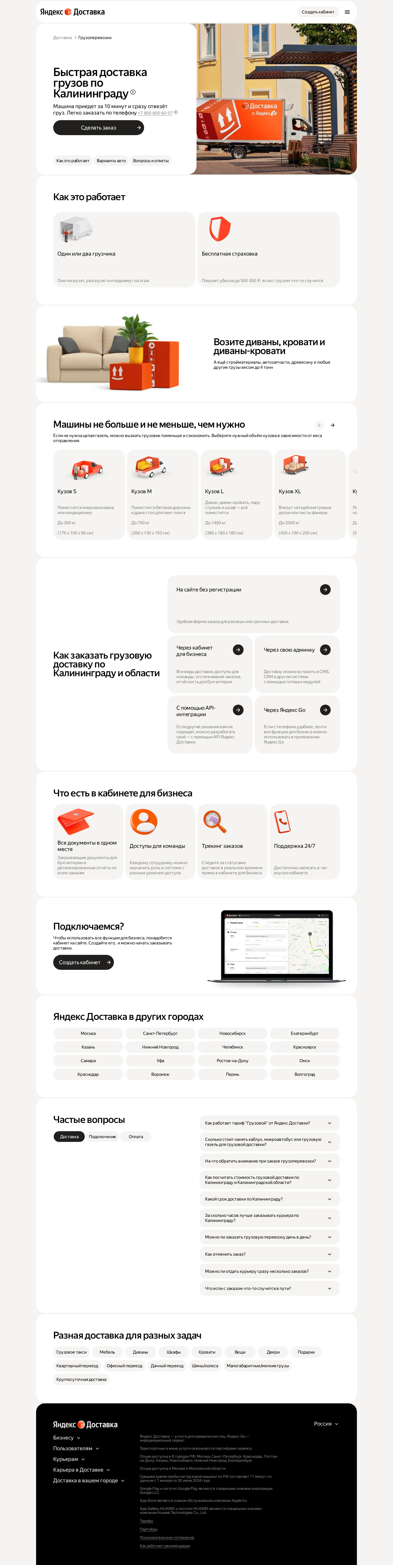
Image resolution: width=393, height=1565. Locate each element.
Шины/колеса (205, 1365)
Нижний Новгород (160, 1047)
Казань (88, 1047)
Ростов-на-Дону (233, 1060)
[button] (269, 1122)
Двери (273, 1352)
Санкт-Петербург (160, 1033)
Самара (88, 1060)
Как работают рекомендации (165, 1546)
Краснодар (88, 1074)
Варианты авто (111, 160)
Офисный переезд (124, 1365)
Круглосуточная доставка (81, 1379)
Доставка (62, 37)
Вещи (240, 1352)
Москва (88, 1033)
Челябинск (232, 1047)
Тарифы (146, 1521)
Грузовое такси (71, 1352)
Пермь (232, 1074)
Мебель (107, 1352)
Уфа (160, 1060)
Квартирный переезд (77, 1365)
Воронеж (160, 1074)
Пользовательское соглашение (167, 1537)
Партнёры (148, 1529)
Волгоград (305, 1074)
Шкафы (174, 1352)
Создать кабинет (318, 11)
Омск (304, 1060)
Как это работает (72, 160)
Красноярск (304, 1047)
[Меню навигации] (347, 11)
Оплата (136, 1136)
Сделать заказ (98, 127)
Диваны (140, 1352)
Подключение (102, 1136)
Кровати (207, 1352)
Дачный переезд (167, 1365)
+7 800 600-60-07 (155, 113)
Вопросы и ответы (150, 160)
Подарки (306, 1352)
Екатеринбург (305, 1033)
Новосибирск (232, 1033)
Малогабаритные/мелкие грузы (258, 1365)
